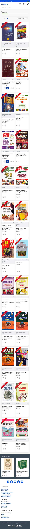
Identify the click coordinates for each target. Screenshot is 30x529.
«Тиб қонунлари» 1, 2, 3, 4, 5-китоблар (8, 82)
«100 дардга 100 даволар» (6, 266)
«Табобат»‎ (5, 443)
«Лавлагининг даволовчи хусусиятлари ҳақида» (8, 301)
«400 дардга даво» (7, 190)
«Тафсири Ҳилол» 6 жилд (22, 471)
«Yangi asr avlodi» (6, 403)
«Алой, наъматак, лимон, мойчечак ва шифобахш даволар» (22, 191)
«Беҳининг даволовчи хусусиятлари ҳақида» (22, 300)
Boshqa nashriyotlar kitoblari (6, 44)
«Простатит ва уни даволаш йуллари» (21, 154)
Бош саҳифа (3, 7)
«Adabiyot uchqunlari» (7, 332)
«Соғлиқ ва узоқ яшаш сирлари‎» (22, 117)
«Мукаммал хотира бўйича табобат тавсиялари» (7, 408)
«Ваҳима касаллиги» (21, 49)
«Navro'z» (18, 79)
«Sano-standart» (6, 151)
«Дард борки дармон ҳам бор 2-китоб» (22, 337)
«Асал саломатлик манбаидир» (21, 229)
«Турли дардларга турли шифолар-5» (21, 444)
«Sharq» (4, 79)
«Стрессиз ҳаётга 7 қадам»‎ (21, 373)
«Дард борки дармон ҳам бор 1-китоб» (8, 373)
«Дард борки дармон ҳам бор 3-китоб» (8, 337)
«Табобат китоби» (21, 406)
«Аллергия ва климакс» (19, 82)
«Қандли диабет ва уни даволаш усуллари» (7, 155)
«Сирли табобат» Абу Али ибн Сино (8, 120)
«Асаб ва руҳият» (6, 49)
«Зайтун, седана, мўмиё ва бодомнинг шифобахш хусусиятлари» (8, 227)
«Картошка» (19, 262)
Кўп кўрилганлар (6, 456)
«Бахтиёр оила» (6, 471)
